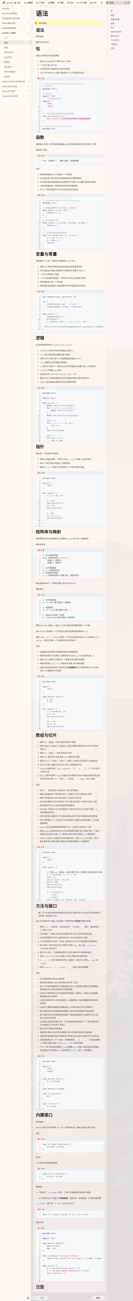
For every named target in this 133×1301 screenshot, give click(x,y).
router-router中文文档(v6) (13, 81)
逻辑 (112, 23)
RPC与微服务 (9, 72)
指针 (112, 28)
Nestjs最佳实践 (8, 23)
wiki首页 (5, 9)
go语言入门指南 (9, 33)
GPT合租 (83, 3)
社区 (71, 3)
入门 (6, 38)
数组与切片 (115, 36)
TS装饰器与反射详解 (11, 18)
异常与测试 (9, 52)
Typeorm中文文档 (10, 96)
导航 (62, 3)
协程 (6, 47)
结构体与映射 (116, 32)
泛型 (112, 48)
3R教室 (30, 3)
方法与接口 (115, 40)
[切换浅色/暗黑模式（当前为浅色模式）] (101, 2)
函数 (112, 15)
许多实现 (64, 1198)
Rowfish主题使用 (9, 13)
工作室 (41, 3)
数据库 (7, 62)
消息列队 (8, 67)
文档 (52, 3)
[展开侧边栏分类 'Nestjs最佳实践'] (28, 23)
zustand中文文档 (9, 86)
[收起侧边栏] (28, 1297)
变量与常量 (115, 19)
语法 (6, 42)
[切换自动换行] (95, 297)
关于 (95, 3)
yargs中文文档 (8, 91)
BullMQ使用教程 (9, 28)
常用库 (7, 77)
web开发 (8, 57)
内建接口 (114, 44)
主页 (19, 3)
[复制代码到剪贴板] (100, 83)
